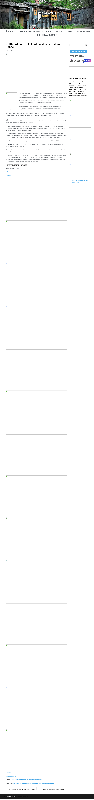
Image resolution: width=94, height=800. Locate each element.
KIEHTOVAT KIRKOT (47, 35)
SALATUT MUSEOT (55, 31)
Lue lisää (8, 175)
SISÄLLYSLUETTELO (11, 776)
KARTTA (8, 171)
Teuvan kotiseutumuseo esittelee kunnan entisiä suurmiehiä (28, 779)
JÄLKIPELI (9, 31)
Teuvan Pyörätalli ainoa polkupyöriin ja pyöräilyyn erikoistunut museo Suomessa (33, 783)
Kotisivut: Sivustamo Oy (23, 796)
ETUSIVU (8, 772)
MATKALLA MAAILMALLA (30, 31)
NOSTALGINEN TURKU (79, 31)
